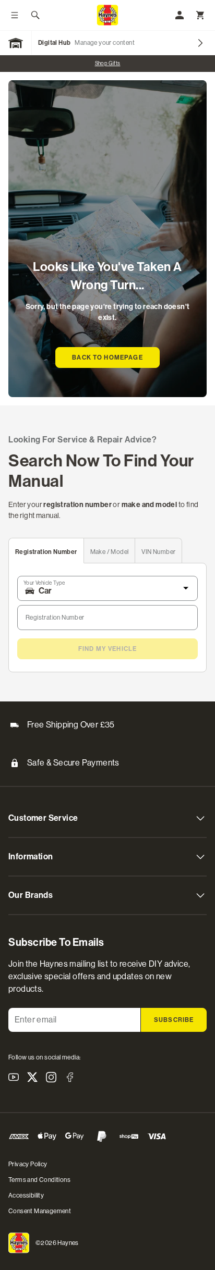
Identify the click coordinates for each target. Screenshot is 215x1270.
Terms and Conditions (39, 1179)
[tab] (46, 550)
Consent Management (39, 1211)
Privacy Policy (27, 1164)
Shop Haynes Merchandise (125, 63)
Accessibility (26, 1195)
